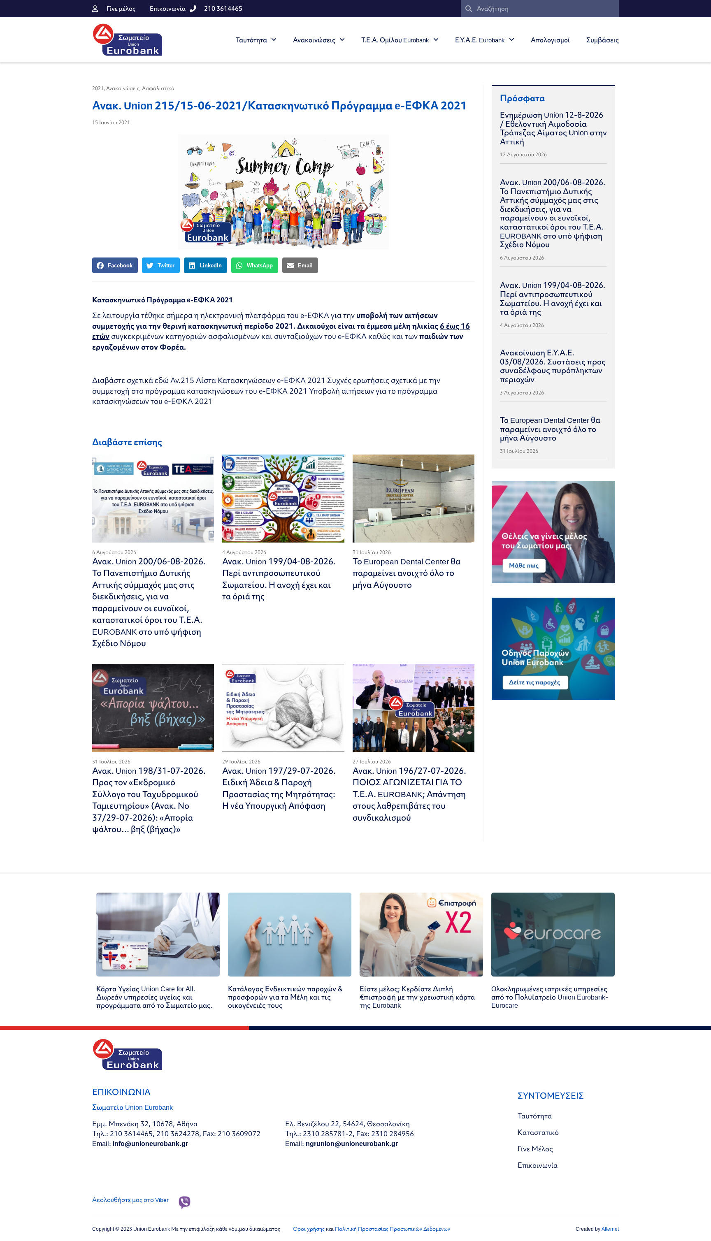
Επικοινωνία (538, 1165)
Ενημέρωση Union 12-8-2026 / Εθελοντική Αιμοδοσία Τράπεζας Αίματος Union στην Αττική (553, 128)
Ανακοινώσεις (314, 39)
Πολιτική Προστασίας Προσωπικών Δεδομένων (392, 1228)
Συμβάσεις (602, 39)
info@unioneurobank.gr (150, 1143)
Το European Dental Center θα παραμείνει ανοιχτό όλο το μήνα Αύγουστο (406, 573)
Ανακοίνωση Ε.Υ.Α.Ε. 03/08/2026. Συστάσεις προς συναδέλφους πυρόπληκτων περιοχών (553, 366)
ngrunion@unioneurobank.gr (352, 1143)
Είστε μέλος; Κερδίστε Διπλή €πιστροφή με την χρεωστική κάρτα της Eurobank (417, 997)
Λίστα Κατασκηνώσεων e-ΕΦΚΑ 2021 (260, 380)
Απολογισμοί (550, 39)
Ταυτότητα (251, 39)
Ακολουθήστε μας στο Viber (130, 1200)
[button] (115, 265)
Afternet (610, 1228)
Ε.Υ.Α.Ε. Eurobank (480, 39)
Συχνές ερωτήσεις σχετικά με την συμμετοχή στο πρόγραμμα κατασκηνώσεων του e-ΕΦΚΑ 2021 (266, 385)
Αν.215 (182, 380)
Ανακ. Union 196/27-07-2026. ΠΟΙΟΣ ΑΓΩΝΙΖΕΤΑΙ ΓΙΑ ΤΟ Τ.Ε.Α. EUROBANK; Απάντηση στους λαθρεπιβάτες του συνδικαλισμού (409, 794)
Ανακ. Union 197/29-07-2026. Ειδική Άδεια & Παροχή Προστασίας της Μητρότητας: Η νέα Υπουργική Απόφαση (279, 788)
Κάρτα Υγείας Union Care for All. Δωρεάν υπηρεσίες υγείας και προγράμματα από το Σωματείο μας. (154, 997)
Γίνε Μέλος (535, 1148)
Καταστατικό (538, 1132)
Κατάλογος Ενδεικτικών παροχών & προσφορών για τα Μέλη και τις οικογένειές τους (285, 997)
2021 (98, 88)
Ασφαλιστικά (158, 88)
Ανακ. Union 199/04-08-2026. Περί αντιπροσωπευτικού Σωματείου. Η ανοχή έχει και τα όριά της (279, 579)
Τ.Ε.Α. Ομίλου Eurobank (395, 39)
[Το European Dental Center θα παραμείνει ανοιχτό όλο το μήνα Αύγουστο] (413, 499)
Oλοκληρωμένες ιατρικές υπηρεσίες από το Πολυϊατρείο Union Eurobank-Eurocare (549, 997)
